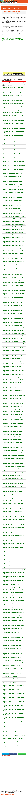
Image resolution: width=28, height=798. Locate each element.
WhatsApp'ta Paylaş (21, 753)
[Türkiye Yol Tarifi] (8, 1)
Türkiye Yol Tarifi (5, 790)
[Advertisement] (14, 773)
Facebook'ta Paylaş (13, 753)
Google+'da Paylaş (6, 755)
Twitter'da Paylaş (6, 753)
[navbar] (25, 2)
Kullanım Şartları (10, 794)
